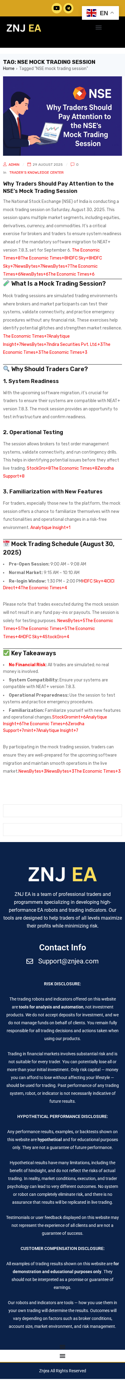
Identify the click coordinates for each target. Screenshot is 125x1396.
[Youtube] (57, 8)
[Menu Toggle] (62, 1347)
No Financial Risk (27, 664)
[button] (98, 28)
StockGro (61, 717)
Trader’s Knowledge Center (36, 172)
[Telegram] (68, 8)
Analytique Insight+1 (50, 527)
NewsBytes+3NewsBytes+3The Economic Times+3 (70, 771)
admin (13, 164)
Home (9, 68)
